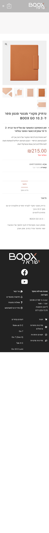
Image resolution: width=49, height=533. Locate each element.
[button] (6, 44)
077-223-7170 (41, 310)
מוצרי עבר (36, 167)
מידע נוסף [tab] (24, 190)
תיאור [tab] (24, 184)
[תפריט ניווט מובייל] (4, 6)
